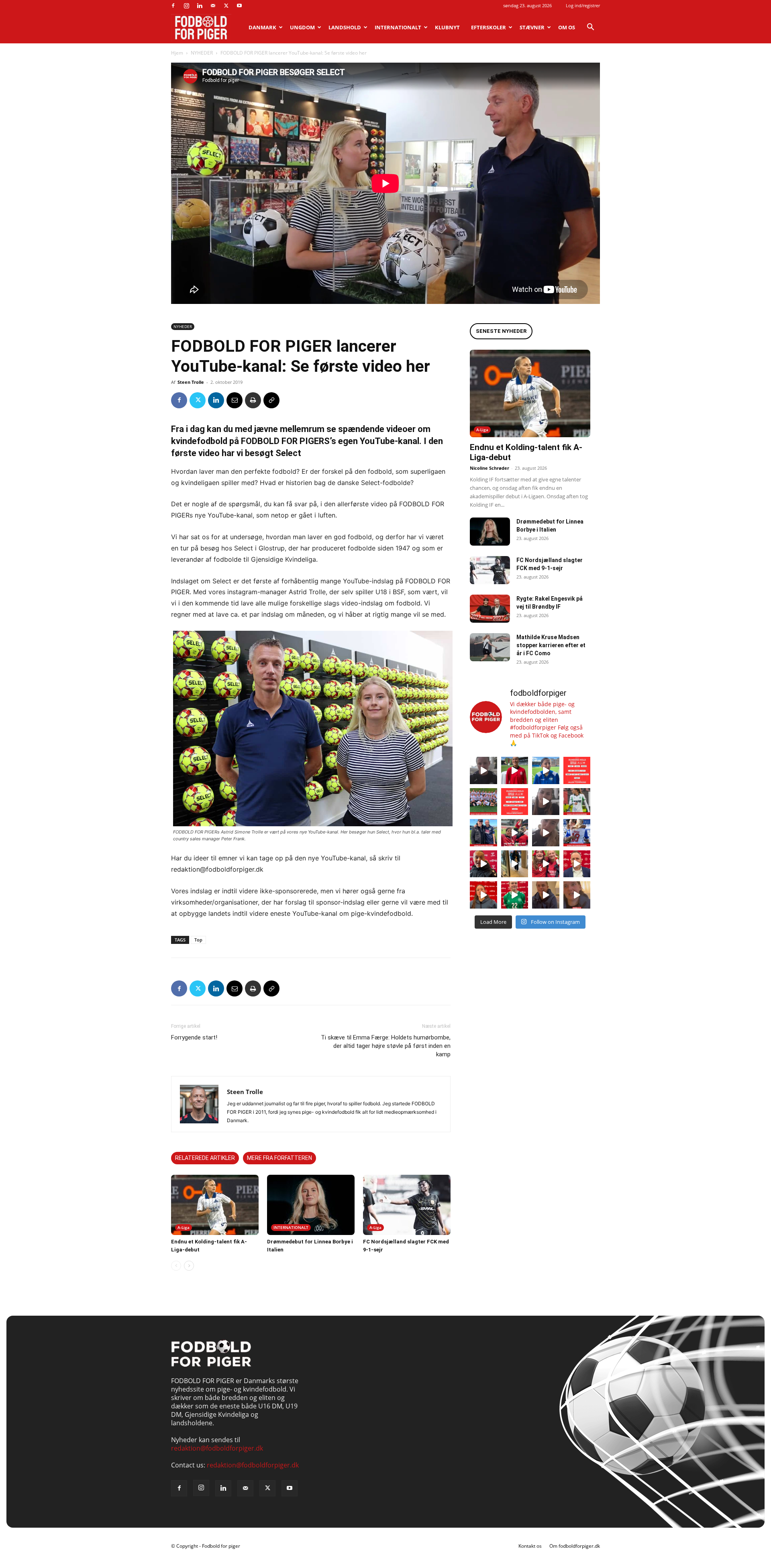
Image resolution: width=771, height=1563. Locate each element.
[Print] (253, 400)
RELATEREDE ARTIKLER (205, 1158)
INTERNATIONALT (398, 27)
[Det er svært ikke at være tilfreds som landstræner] (577, 864)
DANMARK (262, 27)
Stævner (532, 27)
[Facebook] (173, 5)
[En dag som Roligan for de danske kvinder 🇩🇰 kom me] (514, 832)
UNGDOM (302, 27)
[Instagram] (186, 5)
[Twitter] (226, 5)
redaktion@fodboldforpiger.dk (217, 1448)
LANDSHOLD (344, 27)
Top (198, 940)
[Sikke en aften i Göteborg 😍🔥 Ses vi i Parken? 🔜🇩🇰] (514, 864)
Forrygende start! (194, 1037)
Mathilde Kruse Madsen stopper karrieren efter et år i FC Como (550, 645)
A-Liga (183, 1227)
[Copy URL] (271, 400)
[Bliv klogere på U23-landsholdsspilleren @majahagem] (545, 801)
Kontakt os (530, 1546)
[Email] (234, 400)
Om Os (566, 27)
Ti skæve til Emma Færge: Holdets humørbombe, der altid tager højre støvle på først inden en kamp (386, 1046)
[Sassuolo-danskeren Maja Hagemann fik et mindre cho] (577, 801)
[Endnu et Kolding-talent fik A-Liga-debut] (215, 1205)
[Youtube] (239, 5)
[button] (590, 27)
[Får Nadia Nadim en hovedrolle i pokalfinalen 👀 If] (545, 770)
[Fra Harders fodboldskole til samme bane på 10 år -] (545, 895)
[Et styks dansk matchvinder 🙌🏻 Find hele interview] (483, 895)
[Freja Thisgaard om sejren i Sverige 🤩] (514, 895)
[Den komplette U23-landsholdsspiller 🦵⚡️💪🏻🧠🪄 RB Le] (483, 770)
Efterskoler (488, 27)
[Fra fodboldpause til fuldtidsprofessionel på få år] (577, 832)
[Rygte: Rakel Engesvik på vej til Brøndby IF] (490, 609)
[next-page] (189, 1266)
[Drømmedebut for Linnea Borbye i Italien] (311, 1205)
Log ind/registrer (583, 5)
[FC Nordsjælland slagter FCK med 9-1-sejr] (407, 1205)
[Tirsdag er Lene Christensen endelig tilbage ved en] (577, 895)
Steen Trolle (190, 382)
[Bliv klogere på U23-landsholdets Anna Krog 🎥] (545, 832)
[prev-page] (176, 1266)
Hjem (177, 52)
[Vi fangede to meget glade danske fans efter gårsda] (545, 864)
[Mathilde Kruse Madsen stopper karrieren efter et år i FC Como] (490, 647)
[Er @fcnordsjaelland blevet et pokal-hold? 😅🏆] (514, 770)
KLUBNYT (447, 27)
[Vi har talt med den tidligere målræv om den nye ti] (483, 832)
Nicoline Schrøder (489, 468)
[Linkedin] (200, 5)
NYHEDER (202, 52)
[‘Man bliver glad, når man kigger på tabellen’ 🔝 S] (483, 864)
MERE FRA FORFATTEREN (279, 1158)
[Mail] (213, 5)
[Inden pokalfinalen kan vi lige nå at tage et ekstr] (577, 770)
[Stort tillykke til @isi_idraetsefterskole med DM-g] (483, 801)
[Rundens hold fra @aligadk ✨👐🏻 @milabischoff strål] (514, 801)
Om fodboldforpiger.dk (574, 1546)
